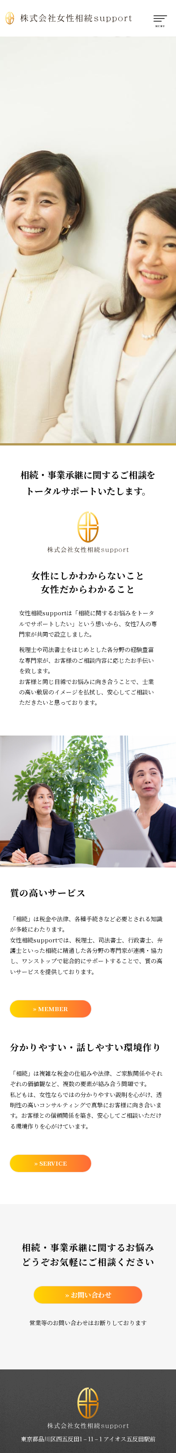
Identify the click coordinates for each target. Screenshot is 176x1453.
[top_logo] (71, 18)
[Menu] (159, 18)
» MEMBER (50, 1008)
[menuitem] (159, 18)
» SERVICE (50, 1163)
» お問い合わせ (88, 1294)
